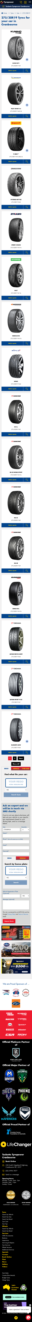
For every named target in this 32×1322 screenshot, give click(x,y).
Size (4, 827)
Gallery (5, 1264)
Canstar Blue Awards (8, 1275)
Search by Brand (7, 1219)
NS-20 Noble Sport (16, 472)
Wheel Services (7, 1247)
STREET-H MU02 (16, 245)
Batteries (4, 1238)
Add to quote (12, 70)
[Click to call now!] (21, 2)
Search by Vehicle (7, 1214)
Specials (5, 1252)
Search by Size (6, 1217)
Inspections (5, 1240)
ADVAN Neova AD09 (16, 654)
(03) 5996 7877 (11, 1171)
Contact (5, 1255)
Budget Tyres (6, 1278)
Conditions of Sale (23, 1313)
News (4, 1262)
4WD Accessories (7, 1236)
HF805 (16, 381)
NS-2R (16, 563)
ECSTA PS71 (16, 63)
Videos (4, 1267)
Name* (5, 833)
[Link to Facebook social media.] (16, 1317)
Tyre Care (5, 1221)
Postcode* (6, 851)
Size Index (5, 1273)
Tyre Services (6, 1245)
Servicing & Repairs (8, 1243)
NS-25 (16, 518)
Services (5, 1233)
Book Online (7, 1257)
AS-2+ (16, 427)
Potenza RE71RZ (16, 199)
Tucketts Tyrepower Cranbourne (17, 6)
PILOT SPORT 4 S (16, 108)
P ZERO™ (16, 154)
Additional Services (8, 1250)
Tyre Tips (5, 1224)
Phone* (13, 839)
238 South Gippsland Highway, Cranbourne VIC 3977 (17, 1166)
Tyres (4, 1212)
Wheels (5, 1226)
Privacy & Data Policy (12, 1313)
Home (5, 13)
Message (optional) (8, 899)
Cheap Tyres (6, 1280)
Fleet (4, 1259)
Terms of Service (23, 914)
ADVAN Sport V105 (16, 699)
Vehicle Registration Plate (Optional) (10, 892)
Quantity (24, 827)
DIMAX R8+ (16, 608)
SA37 (16, 290)
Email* (5, 845)
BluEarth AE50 (16, 745)
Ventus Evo (16, 336)
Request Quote (9, 921)
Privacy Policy (11, 914)
